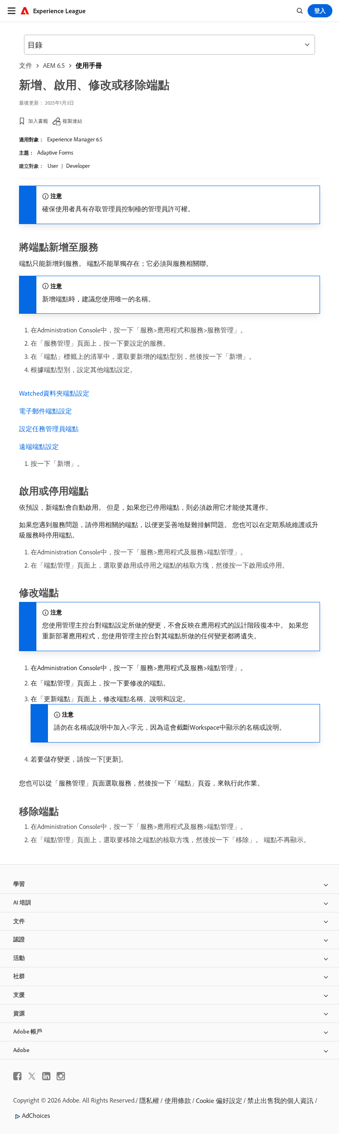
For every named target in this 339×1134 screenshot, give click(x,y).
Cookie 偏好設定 (219, 1100)
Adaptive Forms (55, 152)
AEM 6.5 (54, 65)
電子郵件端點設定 (45, 411)
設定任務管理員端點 (49, 429)
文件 (25, 65)
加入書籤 (38, 121)
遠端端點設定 (39, 446)
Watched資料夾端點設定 (54, 393)
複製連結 (72, 121)
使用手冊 (89, 65)
